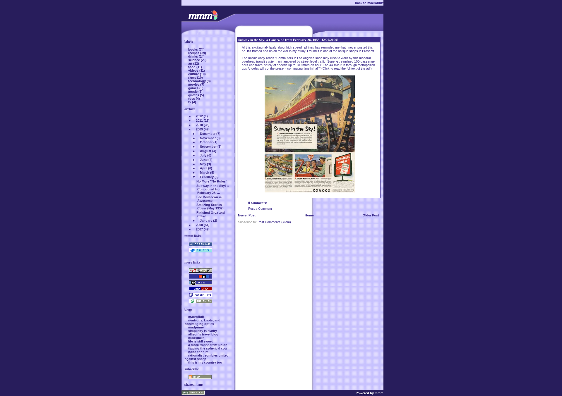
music (193, 91)
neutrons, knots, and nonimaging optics (202, 322)
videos (193, 70)
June (204, 159)
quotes (194, 95)
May (203, 164)
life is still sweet (200, 341)
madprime (196, 327)
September (208, 146)
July (203, 155)
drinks (193, 56)
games (193, 88)
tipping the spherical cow (207, 348)
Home (309, 215)
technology (197, 81)
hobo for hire (198, 352)
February (207, 177)
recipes (194, 53)
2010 (199, 125)
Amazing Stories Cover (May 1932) (210, 206)
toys (192, 98)
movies (194, 84)
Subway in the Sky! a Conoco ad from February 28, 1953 (279, 40)
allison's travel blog (203, 334)
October (206, 142)
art (190, 63)
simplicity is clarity (202, 331)
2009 (199, 129)
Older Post (371, 215)
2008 (199, 225)
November (208, 138)
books (193, 49)
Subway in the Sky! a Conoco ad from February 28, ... (212, 189)
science (194, 60)
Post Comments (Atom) (274, 222)
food (192, 67)
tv (190, 102)
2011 (199, 120)
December (207, 133)
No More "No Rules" (211, 181)
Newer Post (247, 215)
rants (192, 77)
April (203, 168)
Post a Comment (260, 208)
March (204, 172)
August (205, 151)
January (206, 220)
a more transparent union (207, 345)
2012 (199, 116)
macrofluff (196, 316)
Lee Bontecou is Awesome (209, 198)
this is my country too (205, 362)
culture (194, 74)
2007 (199, 229)
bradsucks (196, 338)
